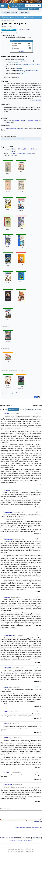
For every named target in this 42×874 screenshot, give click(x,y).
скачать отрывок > (24, 29)
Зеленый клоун (10, 635)
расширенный (34, 9)
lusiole (7, 724)
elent (6, 711)
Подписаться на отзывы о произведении (29, 827)
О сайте (2, 838)
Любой (19, 73)
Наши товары (28, 840)
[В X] (39, 397)
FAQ (23, 838)
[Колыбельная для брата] (21, 300)
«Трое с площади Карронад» (15, 128)
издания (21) (25, 12)
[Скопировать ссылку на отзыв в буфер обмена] (4, 413)
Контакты (28, 838)
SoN (6, 687)
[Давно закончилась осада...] (21, 245)
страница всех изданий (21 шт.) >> (11, 393)
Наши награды (36, 838)
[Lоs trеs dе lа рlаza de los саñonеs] (7, 383)
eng (7, 838)
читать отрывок (8, 29)
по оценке (38, 409)
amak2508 (8, 539)
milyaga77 (8, 667)
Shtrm (7, 413)
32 (18, 77)
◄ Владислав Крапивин (9, 12)
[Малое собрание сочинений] (7, 300)
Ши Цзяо (8, 37)
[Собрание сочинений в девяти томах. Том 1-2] (21, 189)
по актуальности (13, 409)
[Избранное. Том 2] (7, 189)
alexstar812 (9, 512)
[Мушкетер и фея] (8, 223)
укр (12, 838)
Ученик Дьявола (36, 100)
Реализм (20, 59)
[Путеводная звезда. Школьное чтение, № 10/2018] (7, 339)
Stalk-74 (7, 738)
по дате (22, 409)
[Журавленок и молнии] (7, 207)
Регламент (17, 838)
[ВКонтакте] (35, 397)
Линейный (21, 72)
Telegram (20, 840)
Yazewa (7, 490)
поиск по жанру (23, 9)
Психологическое (10, 63)
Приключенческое (25, 61)
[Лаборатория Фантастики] (8, 6)
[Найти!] (39, 5)
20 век (18, 68)
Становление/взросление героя (26, 70)
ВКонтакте (13, 840)
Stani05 (7, 772)
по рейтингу (29, 409)
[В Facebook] (37, 397)
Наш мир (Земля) (21, 64)
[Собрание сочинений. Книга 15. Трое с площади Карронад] (21, 208)
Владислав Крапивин (7, 21)
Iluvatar (7, 597)
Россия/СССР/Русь (34, 64)
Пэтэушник (8, 784)
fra (9, 838)
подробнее (21, 51)
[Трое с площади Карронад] (7, 171)
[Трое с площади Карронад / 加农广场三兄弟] (21, 385)
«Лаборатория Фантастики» (25, 851)
